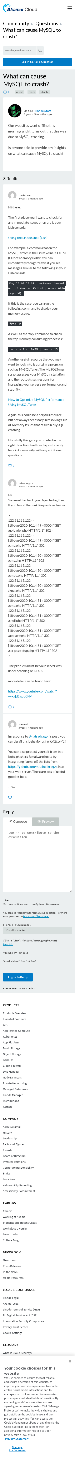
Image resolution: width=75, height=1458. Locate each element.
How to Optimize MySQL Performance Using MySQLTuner (36, 401)
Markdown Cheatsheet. (36, 916)
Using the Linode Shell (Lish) (28, 238)
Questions (46, 23)
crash (32, 91)
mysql (19, 91)
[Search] (40, 50)
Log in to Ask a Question (37, 61)
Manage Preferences (17, 1448)
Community (16, 23)
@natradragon (39, 736)
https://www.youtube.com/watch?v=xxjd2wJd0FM (32, 693)
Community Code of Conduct (19, 988)
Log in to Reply (18, 977)
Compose (20, 821)
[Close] (70, 1361)
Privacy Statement (17, 1438)
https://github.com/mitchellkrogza (33, 766)
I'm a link (8, 944)
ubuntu (45, 91)
